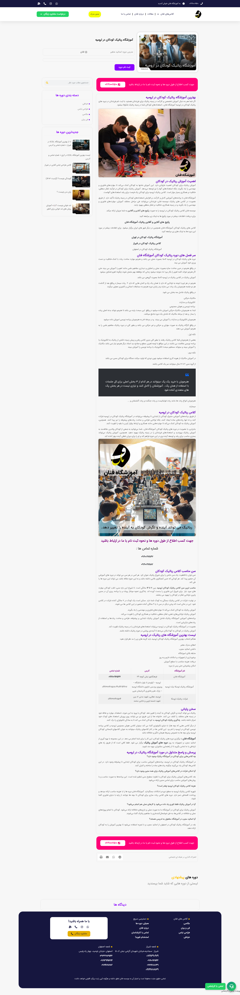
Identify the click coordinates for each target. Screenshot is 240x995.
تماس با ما (126, 14)
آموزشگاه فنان (189, 739)
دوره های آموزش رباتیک (156, 743)
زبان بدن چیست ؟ (64, 192)
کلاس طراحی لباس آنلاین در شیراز (58, 165)
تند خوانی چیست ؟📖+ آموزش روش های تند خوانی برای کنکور (58, 207)
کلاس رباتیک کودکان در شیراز (147, 243)
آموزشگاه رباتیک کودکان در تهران (147, 237)
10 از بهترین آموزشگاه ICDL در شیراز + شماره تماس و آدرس (59, 143)
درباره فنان (139, 14)
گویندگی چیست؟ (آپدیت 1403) (58, 178)
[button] (120, 857)
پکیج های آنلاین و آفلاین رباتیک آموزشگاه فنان (147, 222)
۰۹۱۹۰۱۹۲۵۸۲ (147, 564)
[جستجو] (47, 83)
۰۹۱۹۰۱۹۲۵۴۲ (147, 557)
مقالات (150, 14)
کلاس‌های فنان (167, 14)
